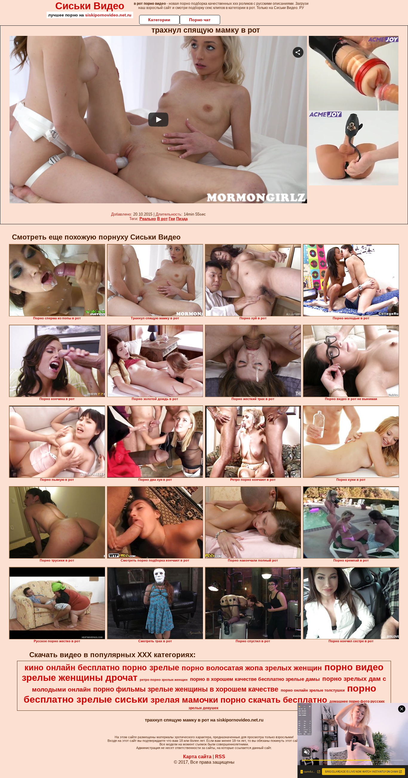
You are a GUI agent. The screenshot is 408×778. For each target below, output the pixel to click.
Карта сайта (197, 756)
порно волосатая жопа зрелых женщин (252, 668)
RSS (220, 756)
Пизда (182, 218)
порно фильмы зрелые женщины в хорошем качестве (185, 689)
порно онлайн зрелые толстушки (313, 690)
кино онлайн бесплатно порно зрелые (101, 667)
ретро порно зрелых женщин (164, 679)
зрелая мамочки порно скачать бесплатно (239, 699)
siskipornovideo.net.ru (108, 15)
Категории (159, 19)
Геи (172, 218)
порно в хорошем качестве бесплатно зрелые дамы (255, 679)
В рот (162, 218)
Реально (147, 218)
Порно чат (200, 19)
